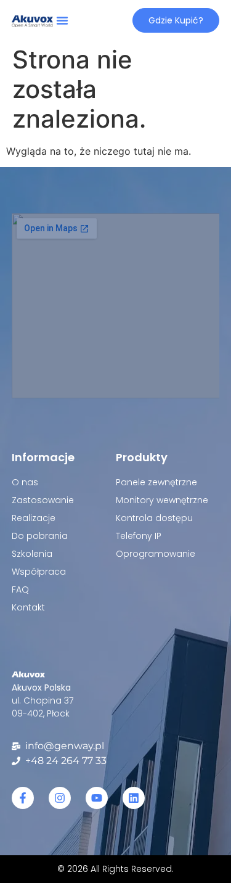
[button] (62, 20)
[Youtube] (97, 798)
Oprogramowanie (155, 554)
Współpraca (39, 571)
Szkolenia (32, 554)
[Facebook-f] (23, 798)
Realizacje (33, 518)
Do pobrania (40, 536)
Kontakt (28, 607)
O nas (25, 482)
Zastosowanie (43, 500)
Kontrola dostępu (154, 518)
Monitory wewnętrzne (162, 500)
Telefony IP (138, 536)
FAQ (20, 589)
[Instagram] (60, 798)
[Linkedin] (134, 798)
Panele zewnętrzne (156, 482)
